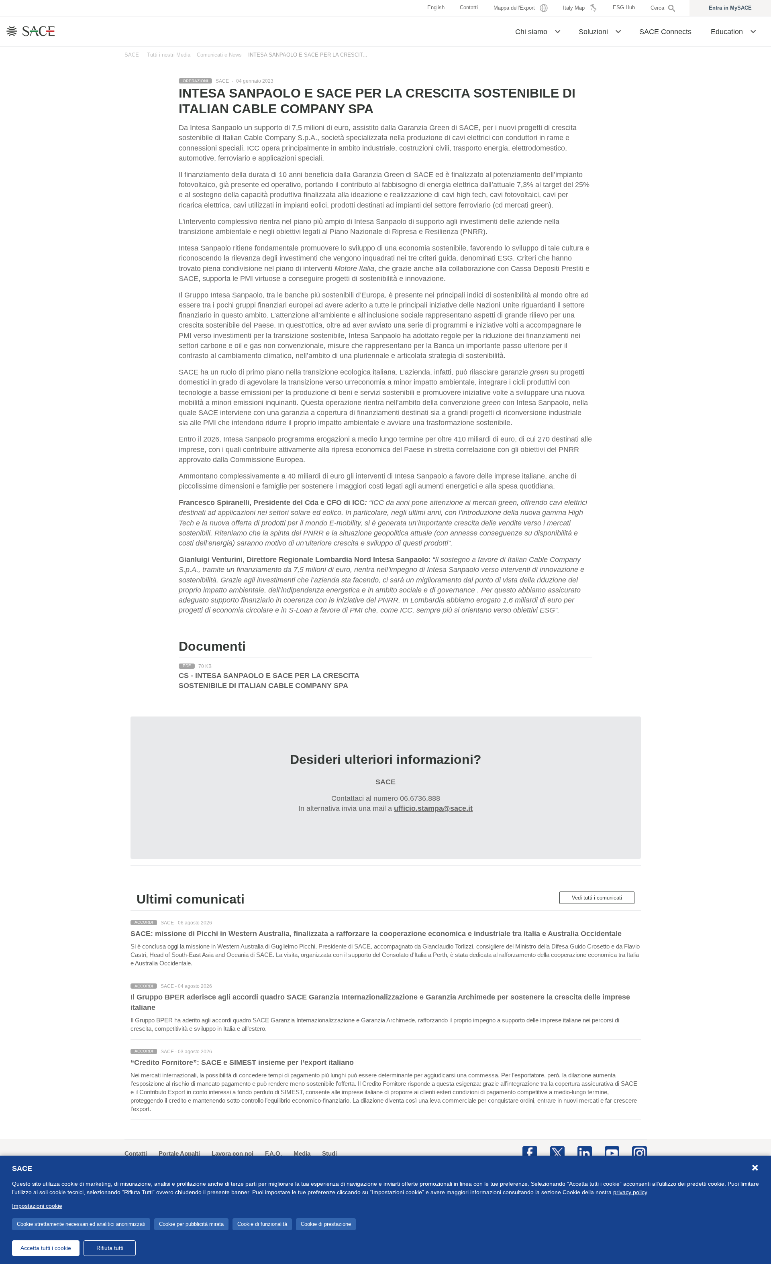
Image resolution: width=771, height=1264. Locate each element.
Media (302, 1153)
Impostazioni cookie (37, 1206)
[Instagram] (639, 1153)
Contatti (135, 1153)
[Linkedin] (584, 1153)
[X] (557, 1153)
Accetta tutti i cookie (45, 1248)
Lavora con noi (232, 1153)
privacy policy (630, 1192)
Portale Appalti (179, 1153)
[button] (558, 31)
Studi (329, 1153)
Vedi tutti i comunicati (597, 898)
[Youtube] (612, 1153)
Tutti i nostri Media (168, 55)
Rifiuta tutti (109, 1248)
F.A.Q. (273, 1153)
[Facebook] (529, 1153)
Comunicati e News (219, 55)
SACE (131, 55)
